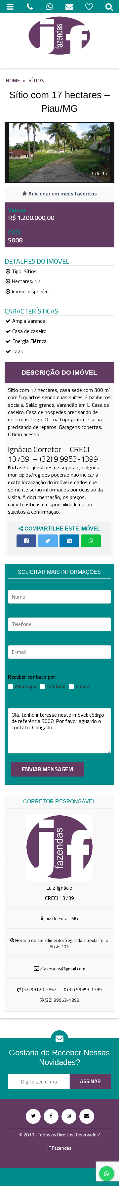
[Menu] (10, 6)
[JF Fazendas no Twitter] (33, 1116)
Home (13, 80)
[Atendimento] (30, 6)
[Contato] (69, 6)
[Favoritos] (89, 6)
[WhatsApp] (50, 6)
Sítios (36, 80)
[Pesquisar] (109, 6)
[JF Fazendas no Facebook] (51, 1116)
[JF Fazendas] (59, 36)
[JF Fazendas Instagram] (68, 1116)
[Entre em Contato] (86, 1116)
